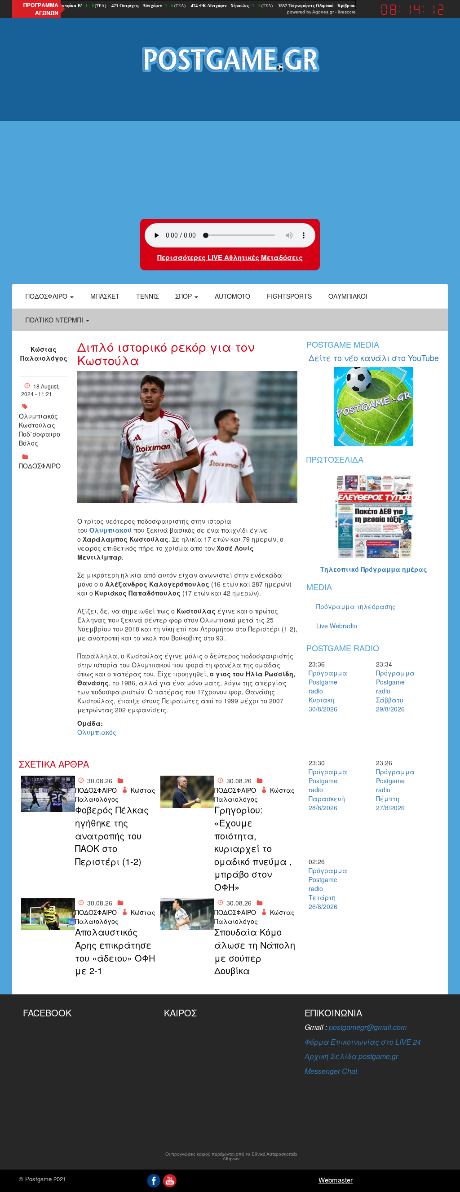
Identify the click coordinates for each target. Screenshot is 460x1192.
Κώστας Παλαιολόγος (43, 353)
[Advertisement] (230, 147)
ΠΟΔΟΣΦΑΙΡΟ (40, 465)
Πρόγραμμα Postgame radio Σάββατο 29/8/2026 (391, 690)
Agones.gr (323, 11)
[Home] (230, 58)
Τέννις (147, 295)
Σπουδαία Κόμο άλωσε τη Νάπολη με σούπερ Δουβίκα (254, 951)
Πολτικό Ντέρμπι (55, 319)
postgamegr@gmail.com (368, 1027)
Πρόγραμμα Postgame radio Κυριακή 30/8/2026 (324, 690)
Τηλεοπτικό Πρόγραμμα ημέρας (373, 569)
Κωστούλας (37, 424)
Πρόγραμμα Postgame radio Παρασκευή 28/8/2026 (324, 789)
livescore (347, 11)
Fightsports (289, 295)
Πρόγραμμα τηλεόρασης (356, 606)
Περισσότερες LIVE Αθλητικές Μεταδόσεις (230, 257)
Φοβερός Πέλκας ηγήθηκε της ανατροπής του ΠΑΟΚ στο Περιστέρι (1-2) (112, 835)
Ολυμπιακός (38, 415)
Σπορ (184, 295)
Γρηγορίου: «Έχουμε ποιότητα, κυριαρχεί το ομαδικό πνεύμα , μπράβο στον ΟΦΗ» (253, 848)
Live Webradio (336, 625)
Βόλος (28, 442)
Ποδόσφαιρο (47, 295)
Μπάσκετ (104, 295)
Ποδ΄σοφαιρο (39, 433)
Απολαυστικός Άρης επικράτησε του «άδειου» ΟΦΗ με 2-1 (115, 951)
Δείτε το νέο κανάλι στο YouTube (374, 357)
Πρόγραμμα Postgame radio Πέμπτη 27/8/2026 (391, 789)
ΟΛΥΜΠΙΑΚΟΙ (347, 295)
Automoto (232, 295)
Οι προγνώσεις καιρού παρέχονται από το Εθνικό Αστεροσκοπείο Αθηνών (231, 1156)
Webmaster (335, 1179)
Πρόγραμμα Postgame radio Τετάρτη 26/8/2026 (324, 888)
